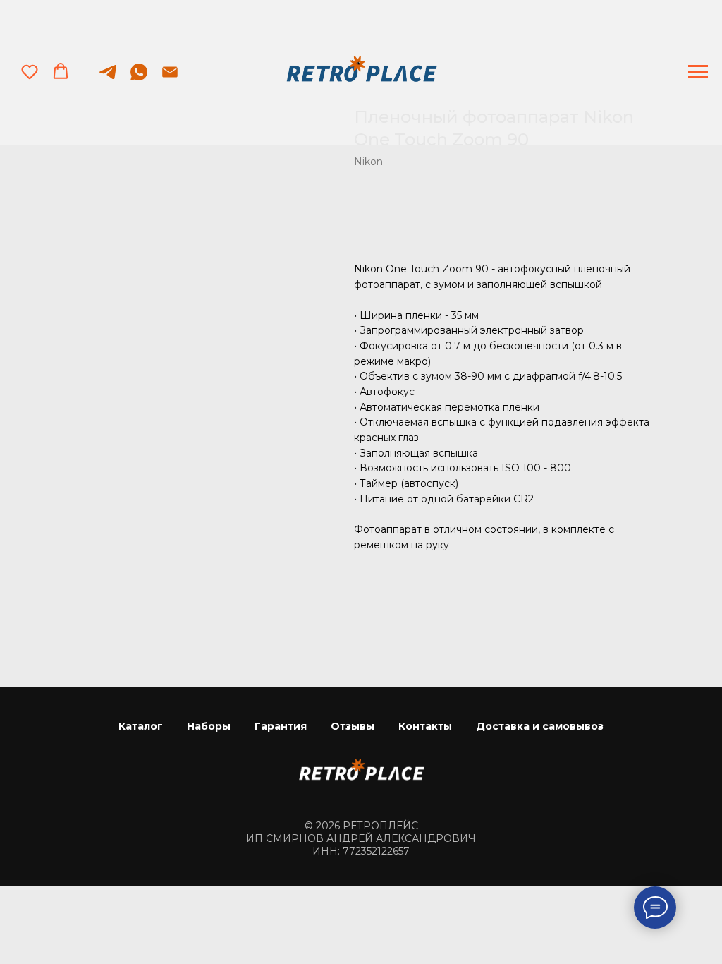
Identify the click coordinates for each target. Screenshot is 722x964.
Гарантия (281, 726)
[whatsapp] (138, 79)
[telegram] (107, 79)
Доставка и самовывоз (540, 726)
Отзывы (352, 726)
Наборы (209, 726)
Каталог (140, 726)
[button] (29, 71)
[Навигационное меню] (698, 72)
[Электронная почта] (169, 79)
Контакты (425, 726)
